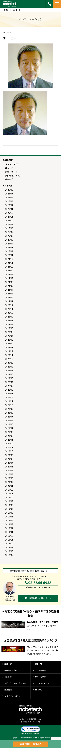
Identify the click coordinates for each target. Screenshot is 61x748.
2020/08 (9, 458)
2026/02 (9, 205)
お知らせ (8, 676)
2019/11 (9, 493)
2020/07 (9, 462)
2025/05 (9, 239)
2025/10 (9, 220)
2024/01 (9, 301)
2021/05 (9, 424)
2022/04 (9, 382)
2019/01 (9, 531)
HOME (5, 10)
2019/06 (9, 512)
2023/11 (9, 308)
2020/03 (9, 478)
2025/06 (9, 235)
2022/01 (9, 393)
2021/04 (9, 428)
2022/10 (9, 358)
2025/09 (9, 224)
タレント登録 (11, 164)
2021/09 (9, 408)
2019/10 (9, 497)
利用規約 (38, 689)
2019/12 (9, 489)
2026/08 (9, 189)
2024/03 (9, 293)
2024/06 (9, 282)
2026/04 (9, 201)
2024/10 (9, 266)
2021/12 (9, 397)
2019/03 (9, 524)
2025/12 (9, 212)
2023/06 (9, 328)
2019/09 (9, 501)
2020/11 (9, 447)
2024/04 (9, 289)
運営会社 (8, 689)
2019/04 (9, 520)
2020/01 (9, 485)
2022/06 (9, 374)
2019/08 (9, 505)
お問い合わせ (40, 676)
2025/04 (9, 243)
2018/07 (9, 555)
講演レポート (11, 171)
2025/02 (9, 251)
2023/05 (9, 332)
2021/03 (9, 431)
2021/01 (9, 439)
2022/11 (9, 355)
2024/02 (9, 297)
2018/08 (9, 551)
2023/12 (9, 305)
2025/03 (9, 247)
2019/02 (9, 528)
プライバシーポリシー (13, 696)
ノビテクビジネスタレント (15, 683)
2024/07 (9, 278)
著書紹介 (9, 179)
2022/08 (9, 366)
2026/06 (9, 197)
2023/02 (9, 343)
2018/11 (9, 539)
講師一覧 (8, 664)
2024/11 (9, 262)
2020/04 (9, 474)
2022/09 (9, 362)
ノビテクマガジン (42, 683)
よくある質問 (40, 670)
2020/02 (9, 481)
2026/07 (9, 193)
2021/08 (9, 412)
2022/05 (9, 378)
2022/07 (9, 370)
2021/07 (9, 416)
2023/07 (9, 324)
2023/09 (9, 316)
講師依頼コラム (12, 175)
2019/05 (9, 516)
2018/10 (9, 543)
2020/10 (9, 451)
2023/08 (9, 320)
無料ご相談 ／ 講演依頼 (30, 744)
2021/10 (9, 405)
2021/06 (9, 420)
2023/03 (9, 339)
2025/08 (9, 228)
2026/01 (9, 208)
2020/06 (9, 466)
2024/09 (9, 270)
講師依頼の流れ (10, 670)
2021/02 (9, 435)
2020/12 (9, 443)
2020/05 (9, 470)
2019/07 (9, 508)
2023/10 (9, 312)
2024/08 (9, 274)
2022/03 (9, 385)
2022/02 (9, 389)
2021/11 (9, 401)
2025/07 (9, 232)
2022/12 (9, 351)
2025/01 (9, 255)
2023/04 (9, 335)
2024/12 (9, 258)
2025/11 (9, 216)
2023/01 (9, 347)
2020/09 (9, 455)
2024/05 (9, 285)
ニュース (9, 167)
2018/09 (9, 547)
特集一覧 (38, 664)
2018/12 (9, 535)
